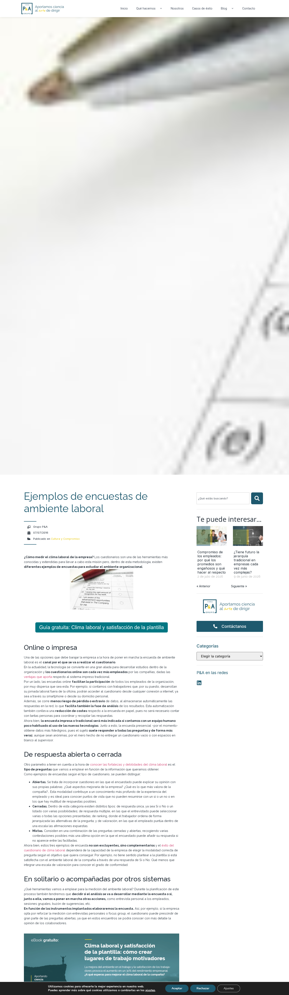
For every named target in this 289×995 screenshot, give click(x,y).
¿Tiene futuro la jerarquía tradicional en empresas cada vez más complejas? (246, 562)
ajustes (150, 990)
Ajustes (229, 988)
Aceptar (177, 988)
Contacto (248, 8)
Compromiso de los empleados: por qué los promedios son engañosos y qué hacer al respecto (211, 562)
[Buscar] (257, 498)
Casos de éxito (202, 8)
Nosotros (177, 8)
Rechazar (203, 988)
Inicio (124, 8)
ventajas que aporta (38, 677)
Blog (224, 8)
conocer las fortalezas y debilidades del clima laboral (128, 764)
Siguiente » (239, 586)
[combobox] (223, 498)
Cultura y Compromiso (65, 538)
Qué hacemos (146, 8)
